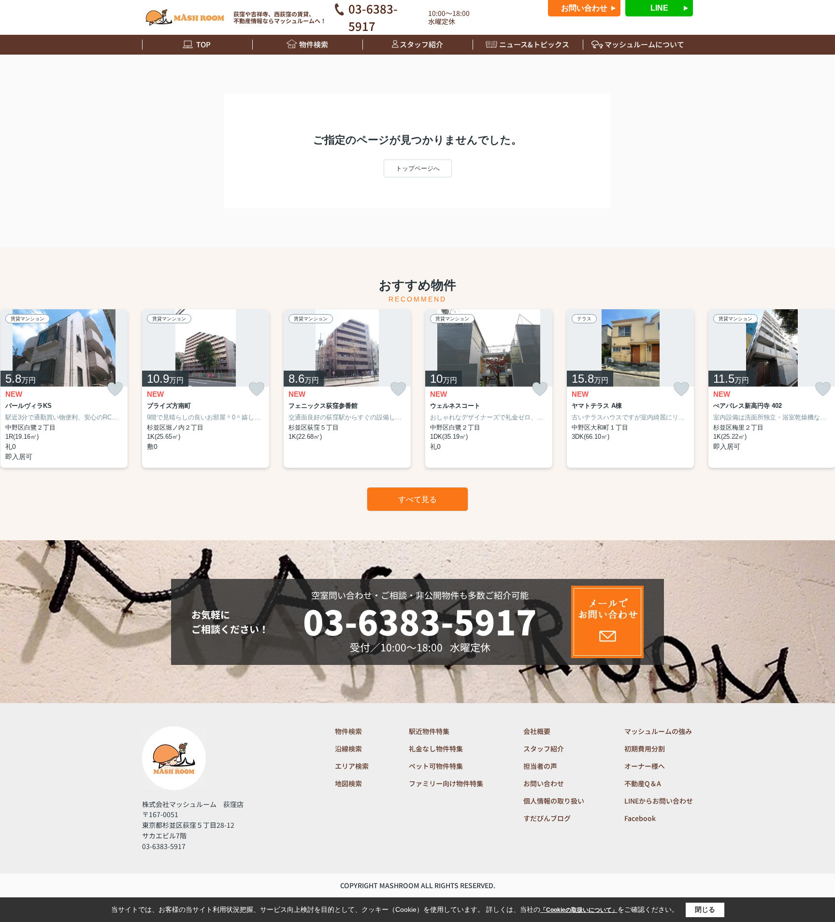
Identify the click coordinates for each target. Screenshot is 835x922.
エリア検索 (352, 766)
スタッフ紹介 (421, 44)
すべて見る (417, 499)
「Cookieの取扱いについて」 (579, 910)
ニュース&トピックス (534, 44)
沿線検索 (348, 748)
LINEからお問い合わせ (658, 801)
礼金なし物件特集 (436, 748)
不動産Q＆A (642, 783)
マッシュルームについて (644, 44)
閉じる (705, 909)
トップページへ (418, 168)
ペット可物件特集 (436, 766)
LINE (659, 8)
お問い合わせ (584, 8)
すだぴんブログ (547, 818)
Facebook (640, 818)
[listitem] (205, 388)
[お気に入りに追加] (115, 389)
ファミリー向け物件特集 (446, 783)
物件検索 (313, 44)
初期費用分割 (644, 748)
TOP (203, 44)
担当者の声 (540, 766)
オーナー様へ (644, 766)
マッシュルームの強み (658, 731)
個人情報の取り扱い (553, 801)
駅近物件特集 (429, 731)
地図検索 (348, 783)
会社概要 (536, 731)
